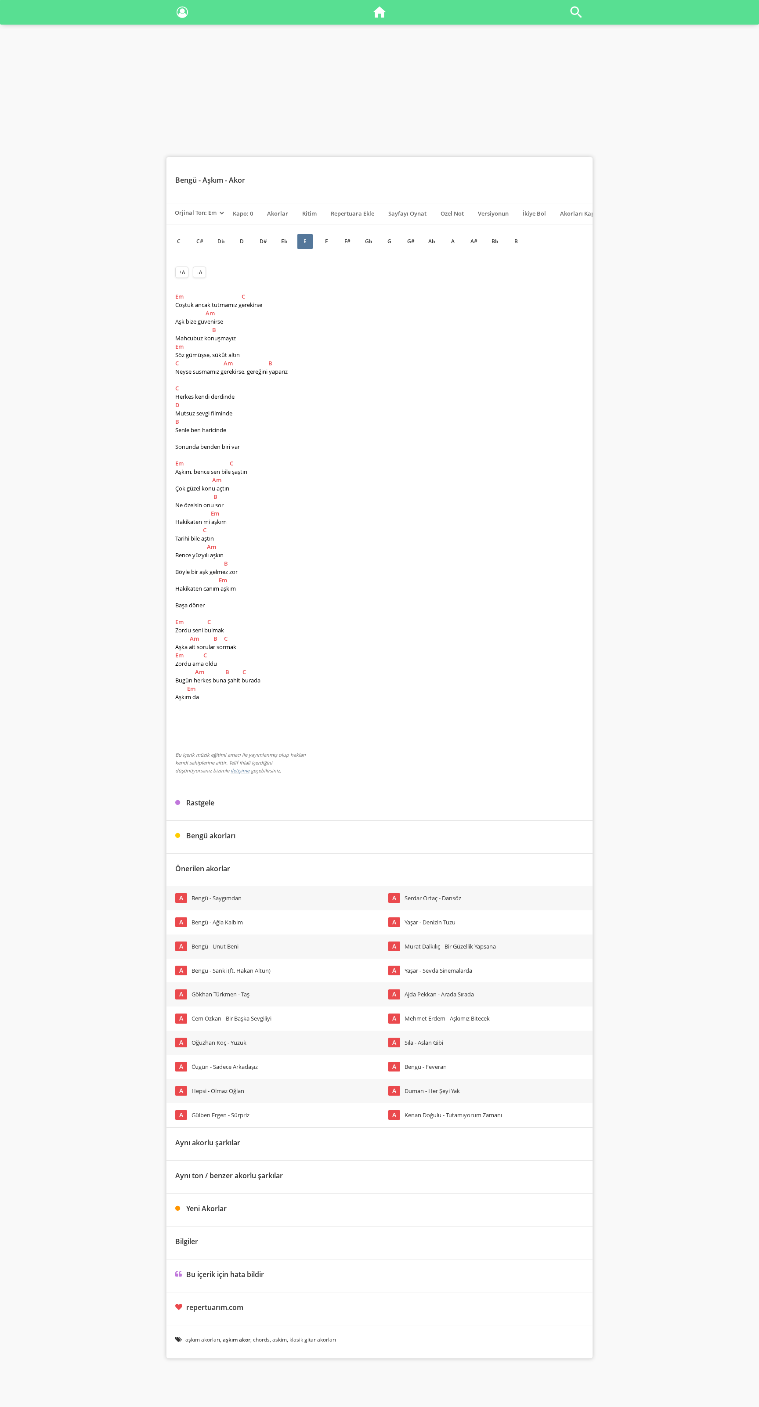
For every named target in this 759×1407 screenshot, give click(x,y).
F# (347, 241)
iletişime (240, 770)
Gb (368, 241)
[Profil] (182, 14)
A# (473, 241)
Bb (495, 241)
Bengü (186, 180)
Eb (284, 241)
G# (411, 241)
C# (199, 241)
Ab (431, 241)
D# (263, 241)
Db (220, 241)
